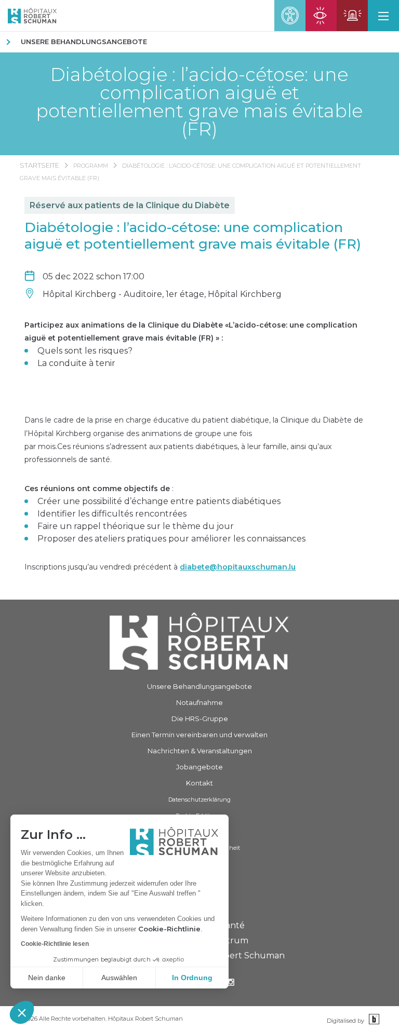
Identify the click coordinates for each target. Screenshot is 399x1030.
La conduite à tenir (76, 363)
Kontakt (199, 783)
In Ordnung (192, 977)
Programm (90, 165)
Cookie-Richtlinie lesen (55, 943)
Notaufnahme (199, 702)
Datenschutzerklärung (199, 799)
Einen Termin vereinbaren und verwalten (199, 734)
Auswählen (119, 977)
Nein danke (46, 977)
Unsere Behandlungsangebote (84, 41)
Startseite (39, 165)
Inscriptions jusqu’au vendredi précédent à (160, 567)
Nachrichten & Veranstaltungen (200, 751)
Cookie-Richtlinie (169, 929)
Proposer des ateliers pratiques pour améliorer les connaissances (171, 539)
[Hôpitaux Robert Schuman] (199, 641)
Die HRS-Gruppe (199, 718)
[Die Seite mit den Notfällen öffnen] (352, 15)
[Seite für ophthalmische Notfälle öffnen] (321, 15)
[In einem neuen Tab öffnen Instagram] (231, 983)
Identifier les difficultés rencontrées (112, 514)
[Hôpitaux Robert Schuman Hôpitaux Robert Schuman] (28, 15)
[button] (21, 1012)
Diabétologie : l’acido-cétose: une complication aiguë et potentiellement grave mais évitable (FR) (199, 101)
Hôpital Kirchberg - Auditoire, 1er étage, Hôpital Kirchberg (162, 294)
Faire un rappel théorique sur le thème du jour (135, 526)
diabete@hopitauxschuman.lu (238, 567)
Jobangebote (199, 767)
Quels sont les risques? (84, 351)
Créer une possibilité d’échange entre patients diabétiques (159, 501)
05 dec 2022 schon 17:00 (93, 276)
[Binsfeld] (372, 1020)
